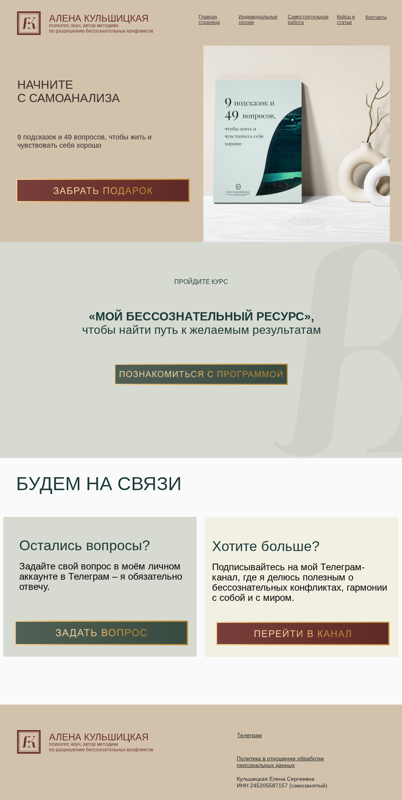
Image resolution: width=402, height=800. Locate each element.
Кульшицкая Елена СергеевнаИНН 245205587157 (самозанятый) (282, 782)
